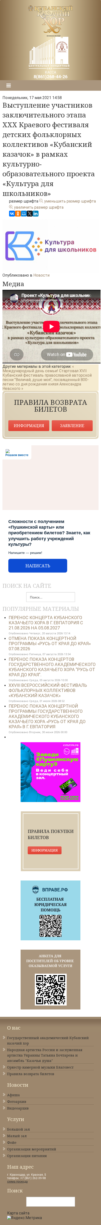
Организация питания (27, 1155)
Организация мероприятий (31, 1149)
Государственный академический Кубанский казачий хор (48, 1040)
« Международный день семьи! (38, 368)
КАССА (50, 74)
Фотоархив (16, 1101)
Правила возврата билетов (30, 1074)
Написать (37, 566)
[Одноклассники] (18, 214)
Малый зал (17, 1136)
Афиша (13, 1095)
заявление (72, 425)
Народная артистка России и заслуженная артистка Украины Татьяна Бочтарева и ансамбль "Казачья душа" (44, 1055)
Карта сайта (18, 1213)
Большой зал (18, 1129)
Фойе (11, 1142)
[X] (30, 214)
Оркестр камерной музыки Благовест (40, 1067)
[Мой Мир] (24, 214)
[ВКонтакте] (12, 214)
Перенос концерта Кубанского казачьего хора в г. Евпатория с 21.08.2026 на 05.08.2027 (46, 622)
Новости (41, 275)
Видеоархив (18, 1108)
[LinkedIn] (35, 214)
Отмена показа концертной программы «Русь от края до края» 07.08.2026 (50, 643)
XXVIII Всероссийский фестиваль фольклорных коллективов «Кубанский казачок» (48, 690)
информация (29, 425)
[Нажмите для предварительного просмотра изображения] (50, 245)
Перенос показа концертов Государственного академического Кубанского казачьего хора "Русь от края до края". (52, 667)
